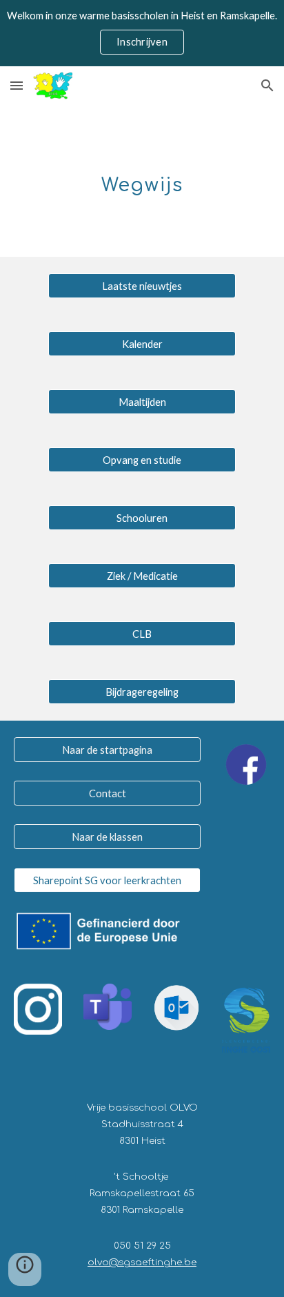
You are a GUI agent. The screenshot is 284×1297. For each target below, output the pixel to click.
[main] (142, 181)
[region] (142, 33)
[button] (16, 85)
